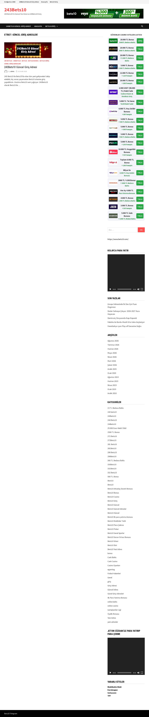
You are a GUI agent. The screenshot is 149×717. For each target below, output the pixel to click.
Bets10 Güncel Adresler (117, 509)
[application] (126, 273)
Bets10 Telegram (10, 713)
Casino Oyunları (114, 565)
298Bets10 (112, 456)
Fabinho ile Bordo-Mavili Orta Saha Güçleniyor (126, 322)
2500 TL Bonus (114, 432)
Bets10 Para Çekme (116, 525)
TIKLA (139, 49)
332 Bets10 (112, 472)
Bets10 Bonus (33, 61)
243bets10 (17, 61)
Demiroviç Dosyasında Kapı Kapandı (122, 318)
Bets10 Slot (112, 545)
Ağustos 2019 (113, 377)
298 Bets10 (112, 452)
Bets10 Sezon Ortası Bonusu (119, 537)
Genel (110, 577)
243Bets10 (15, 10)
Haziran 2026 (113, 349)
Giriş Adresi (112, 585)
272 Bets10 (112, 436)
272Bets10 (112, 440)
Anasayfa (44, 2)
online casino (113, 606)
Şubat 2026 (112, 365)
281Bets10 (112, 448)
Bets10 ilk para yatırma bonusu (120, 517)
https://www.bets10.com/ (118, 239)
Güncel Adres (113, 589)
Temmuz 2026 (113, 345)
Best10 (110, 480)
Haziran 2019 (113, 381)
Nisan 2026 (112, 357)
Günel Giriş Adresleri (12, 64)
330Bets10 (112, 464)
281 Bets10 (112, 444)
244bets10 (112, 424)
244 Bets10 (112, 420)
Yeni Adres (112, 618)
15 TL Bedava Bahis (116, 408)
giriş (109, 581)
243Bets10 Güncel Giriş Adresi (29, 2)
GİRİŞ (140, 41)
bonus (110, 553)
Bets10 (24, 61)
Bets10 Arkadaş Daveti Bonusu (120, 488)
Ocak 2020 (112, 373)
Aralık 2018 (112, 393)
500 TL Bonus (113, 476)
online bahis (112, 601)
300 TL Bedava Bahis (116, 460)
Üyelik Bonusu (113, 614)
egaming (111, 569)
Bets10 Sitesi (113, 541)
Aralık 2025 (112, 369)
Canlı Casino (112, 561)
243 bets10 (8, 61)
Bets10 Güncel (113, 505)
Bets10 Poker (113, 529)
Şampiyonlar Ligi (114, 610)
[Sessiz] (138, 289)
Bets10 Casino (113, 497)
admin (12, 71)
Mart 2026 (112, 361)
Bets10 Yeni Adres (115, 549)
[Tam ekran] (142, 289)
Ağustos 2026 (113, 341)
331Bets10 (112, 468)
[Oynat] (110, 289)
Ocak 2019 (112, 389)
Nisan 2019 (112, 385)
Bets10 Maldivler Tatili (117, 521)
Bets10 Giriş (54, 2)
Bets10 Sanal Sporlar (116, 533)
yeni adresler (113, 622)
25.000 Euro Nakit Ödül (117, 428)
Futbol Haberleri (114, 573)
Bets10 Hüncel (113, 513)
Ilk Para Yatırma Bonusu (117, 597)
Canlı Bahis (112, 557)
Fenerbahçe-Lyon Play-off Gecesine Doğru (124, 326)
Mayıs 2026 (112, 353)
